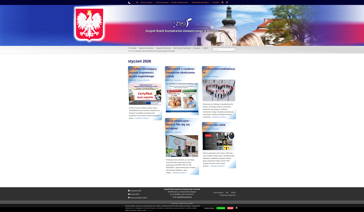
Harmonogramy (162, 2)
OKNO (205, 48)
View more (150, 210)
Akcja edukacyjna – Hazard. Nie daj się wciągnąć (178, 124)
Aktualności (178, 80)
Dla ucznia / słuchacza (182, 48)
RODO (233, 192)
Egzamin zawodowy (146, 48)
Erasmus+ (197, 48)
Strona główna (218, 192)
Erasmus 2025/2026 (144, 80)
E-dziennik (132, 48)
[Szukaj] (234, 49)
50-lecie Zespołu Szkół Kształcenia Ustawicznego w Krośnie (151, 51)
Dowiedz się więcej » (142, 118)
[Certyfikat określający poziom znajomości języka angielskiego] (145, 94)
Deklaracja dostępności (228, 195)
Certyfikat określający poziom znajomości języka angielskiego (143, 72)
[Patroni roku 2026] (219, 141)
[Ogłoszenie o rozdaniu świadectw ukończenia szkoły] (182, 97)
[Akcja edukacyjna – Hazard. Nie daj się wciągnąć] (182, 146)
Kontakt (216, 2)
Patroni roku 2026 (214, 124)
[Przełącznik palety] (129, 2)
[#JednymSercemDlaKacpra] (219, 90)
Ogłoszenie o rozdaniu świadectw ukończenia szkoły (180, 72)
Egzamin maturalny (163, 48)
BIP (227, 192)
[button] (152, 2)
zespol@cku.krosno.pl (184, 197)
